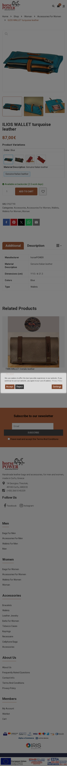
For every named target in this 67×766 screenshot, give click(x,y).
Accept (9, 386)
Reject (20, 386)
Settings (57, 386)
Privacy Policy (57, 381)
